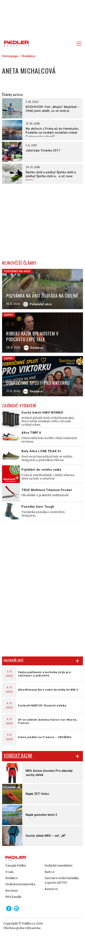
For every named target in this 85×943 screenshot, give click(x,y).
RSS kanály (13, 897)
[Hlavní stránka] (15, 43)
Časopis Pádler (15, 865)
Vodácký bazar (18, 755)
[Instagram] (16, 908)
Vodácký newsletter (59, 865)
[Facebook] (8, 908)
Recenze (11, 890)
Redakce (28, 56)
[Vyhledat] (67, 43)
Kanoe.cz (51, 889)
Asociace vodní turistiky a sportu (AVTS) (62, 880)
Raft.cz (49, 872)
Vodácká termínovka (20, 884)
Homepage (10, 56)
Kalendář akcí (14, 660)
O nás (9, 872)
